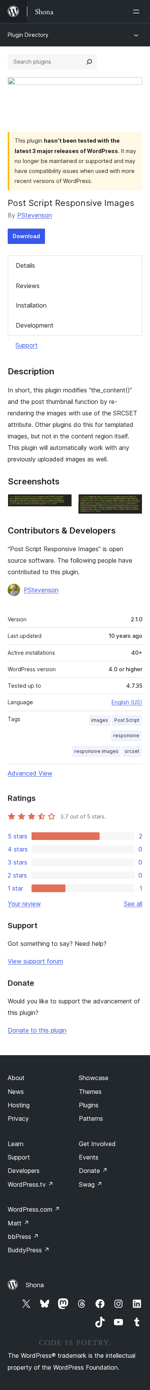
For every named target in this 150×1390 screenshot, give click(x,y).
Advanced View (30, 773)
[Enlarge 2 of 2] (132, 504)
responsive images (96, 751)
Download (26, 236)
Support (26, 345)
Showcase (93, 1078)
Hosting (19, 1105)
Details (25, 265)
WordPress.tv (30, 1184)
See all (133, 903)
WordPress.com (34, 1209)
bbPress (23, 1236)
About (16, 1078)
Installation (31, 305)
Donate (93, 1170)
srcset (132, 751)
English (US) (127, 702)
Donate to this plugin (37, 1030)
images (99, 720)
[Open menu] (137, 11)
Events (88, 1157)
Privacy (18, 1118)
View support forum (35, 961)
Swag (90, 1184)
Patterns (91, 1118)
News (16, 1091)
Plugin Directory (28, 34)
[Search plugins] (89, 61)
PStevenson (34, 215)
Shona (35, 1285)
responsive (126, 735)
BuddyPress (29, 1250)
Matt (18, 1223)
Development (34, 325)
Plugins (88, 1105)
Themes (90, 1091)
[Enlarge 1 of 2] (61, 504)
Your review (24, 903)
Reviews (28, 286)
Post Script (126, 720)
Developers (24, 1170)
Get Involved (97, 1144)
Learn (15, 1144)
